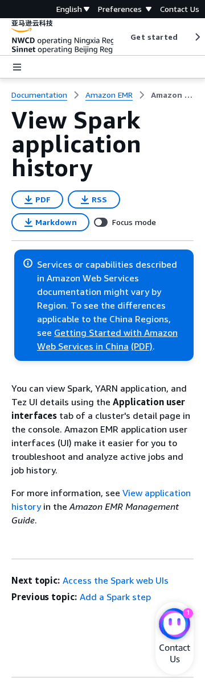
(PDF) (142, 346)
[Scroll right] (197, 37)
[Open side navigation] (17, 67)
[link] (172, 95)
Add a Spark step (115, 596)
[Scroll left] (122, 37)
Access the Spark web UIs (116, 580)
